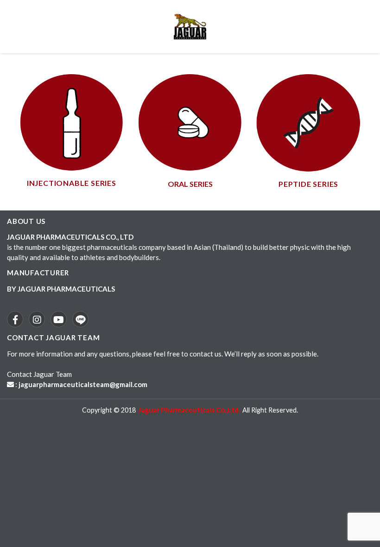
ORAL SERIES (190, 183)
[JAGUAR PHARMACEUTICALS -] (190, 26)
